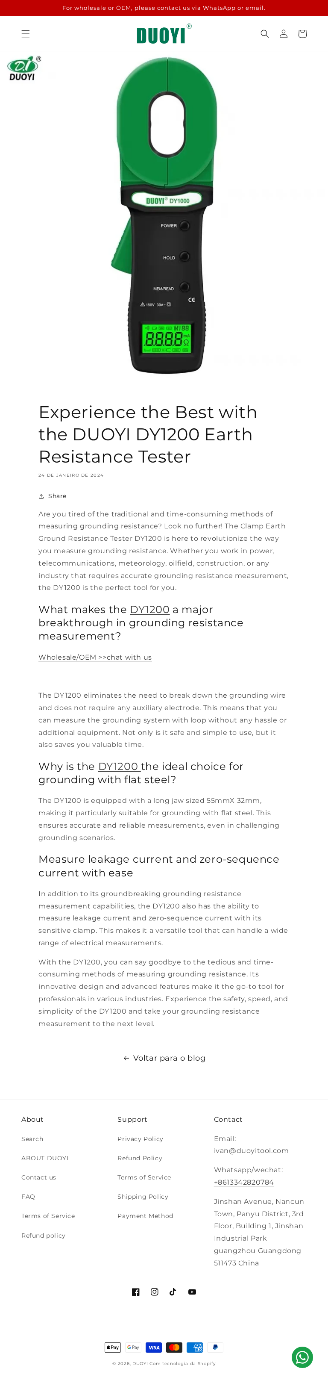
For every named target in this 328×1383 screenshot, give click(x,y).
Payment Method (145, 1216)
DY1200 (150, 609)
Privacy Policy (140, 1139)
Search (32, 1139)
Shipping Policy (142, 1196)
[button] (25, 33)
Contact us (38, 1177)
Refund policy (43, 1235)
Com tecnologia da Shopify (182, 1363)
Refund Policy (139, 1158)
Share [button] (57, 496)
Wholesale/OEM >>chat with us (95, 657)
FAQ (28, 1196)
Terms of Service (48, 1216)
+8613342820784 (244, 1182)
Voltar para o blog (169, 1058)
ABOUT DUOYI (45, 1158)
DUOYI (140, 1363)
